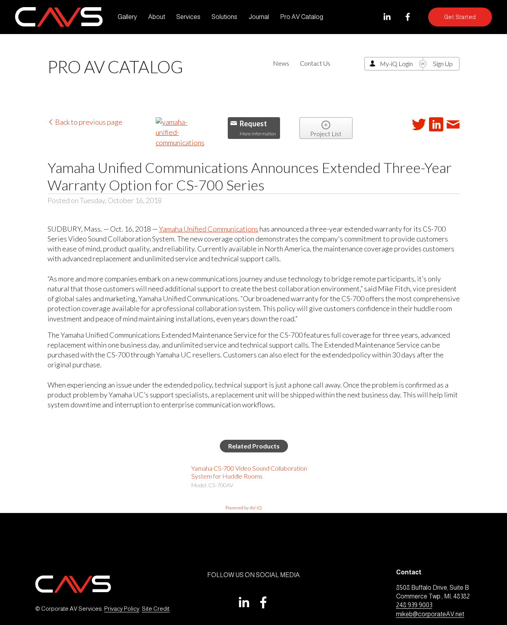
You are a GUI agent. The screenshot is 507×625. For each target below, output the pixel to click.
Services (188, 16)
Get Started (460, 17)
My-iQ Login (396, 63)
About (156, 16)
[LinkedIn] (387, 17)
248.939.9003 (414, 605)
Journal (259, 16)
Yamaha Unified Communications (208, 228)
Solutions (224, 16)
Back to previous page (88, 122)
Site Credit (156, 609)
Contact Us (315, 63)
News (281, 63)
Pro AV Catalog (301, 16)
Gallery (127, 16)
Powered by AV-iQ (243, 508)
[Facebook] (408, 17)
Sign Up (443, 63)
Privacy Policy (121, 609)
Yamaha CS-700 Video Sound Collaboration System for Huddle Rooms (249, 471)
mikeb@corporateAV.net (430, 614)
